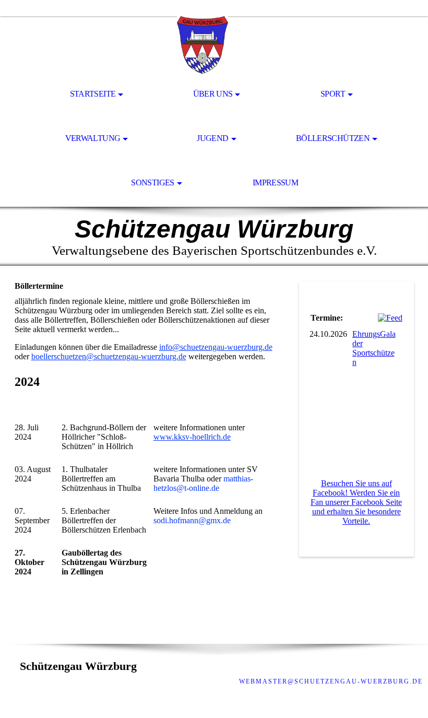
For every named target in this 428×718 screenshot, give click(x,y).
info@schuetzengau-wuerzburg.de (215, 347)
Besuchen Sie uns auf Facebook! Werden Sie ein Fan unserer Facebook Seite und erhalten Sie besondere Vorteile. (356, 502)
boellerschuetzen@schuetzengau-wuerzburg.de (108, 356)
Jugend (212, 138)
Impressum (275, 182)
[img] (214, 45)
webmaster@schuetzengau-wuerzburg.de (331, 681)
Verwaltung (93, 138)
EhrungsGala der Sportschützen (374, 348)
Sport (332, 93)
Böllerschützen (333, 138)
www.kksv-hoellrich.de (192, 436)
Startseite (93, 93)
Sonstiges (152, 182)
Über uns (213, 93)
